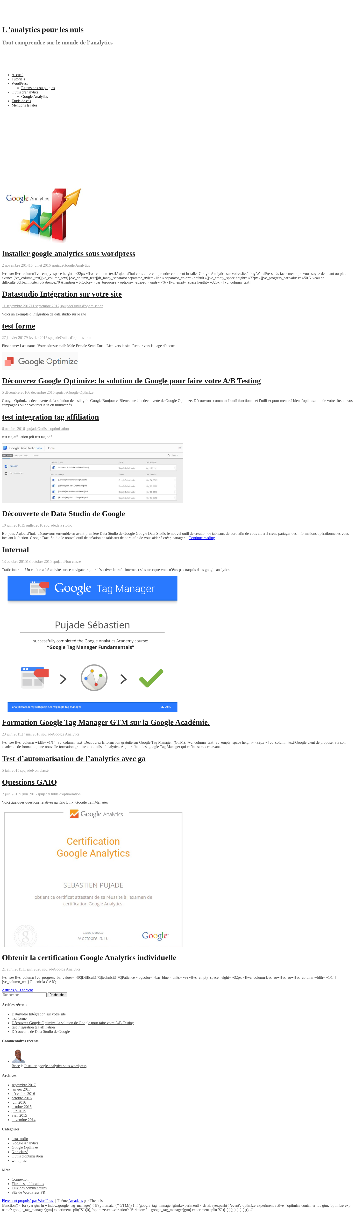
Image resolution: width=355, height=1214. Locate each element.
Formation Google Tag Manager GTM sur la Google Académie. (106, 722)
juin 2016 (19, 1102)
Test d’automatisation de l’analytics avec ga (74, 758)
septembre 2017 (24, 1085)
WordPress (20, 83)
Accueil (17, 75)
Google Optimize (80, 392)
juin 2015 (19, 1111)
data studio (64, 525)
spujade (57, 265)
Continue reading (202, 538)
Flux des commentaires (29, 1188)
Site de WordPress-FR (28, 1192)
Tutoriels (18, 79)
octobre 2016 (22, 1098)
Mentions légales (24, 105)
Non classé (72, 561)
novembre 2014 (24, 1120)
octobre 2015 (22, 1107)
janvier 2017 (21, 1089)
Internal (15, 549)
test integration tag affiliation (50, 417)
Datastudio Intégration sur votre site (62, 294)
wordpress (19, 1160)
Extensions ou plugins (38, 88)
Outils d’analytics (25, 92)
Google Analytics (34, 96)
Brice (16, 1066)
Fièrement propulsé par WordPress (28, 1201)
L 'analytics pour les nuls (43, 29)
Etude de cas (21, 101)
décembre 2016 (23, 1094)
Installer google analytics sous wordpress (68, 253)
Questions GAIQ (29, 782)
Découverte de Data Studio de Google (63, 513)
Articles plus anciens (17, 990)
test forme (18, 325)
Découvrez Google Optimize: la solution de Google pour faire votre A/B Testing (131, 380)
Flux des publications (28, 1184)
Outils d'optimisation (87, 306)
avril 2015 (19, 1115)
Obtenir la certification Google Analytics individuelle (89, 957)
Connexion (20, 1179)
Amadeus (75, 1201)
